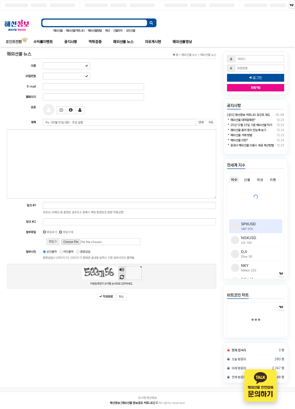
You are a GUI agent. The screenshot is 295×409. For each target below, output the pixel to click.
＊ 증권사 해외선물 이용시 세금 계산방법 (250, 145)
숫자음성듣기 (121, 270)
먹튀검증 (95, 42)
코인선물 (130, 30)
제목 (33, 122)
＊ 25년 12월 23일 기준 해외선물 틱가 (249, 124)
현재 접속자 (239, 350)
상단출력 (51, 251)
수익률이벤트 (43, 42)
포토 (33, 107)
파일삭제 (67, 232)
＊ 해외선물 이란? (237, 140)
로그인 (257, 78)
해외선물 (57, 30)
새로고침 (121, 276)
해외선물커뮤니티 (75, 30)
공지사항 (70, 42)
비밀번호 (31, 76)
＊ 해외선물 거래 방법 (239, 135)
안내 (201, 122)
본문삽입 (85, 251)
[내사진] (79, 110)
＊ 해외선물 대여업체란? (241, 119)
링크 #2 (31, 221)
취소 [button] (121, 296)
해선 (107, 30)
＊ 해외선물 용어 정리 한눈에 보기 (246, 130)
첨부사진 (31, 251)
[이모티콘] (61, 110)
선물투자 (117, 30)
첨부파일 (31, 232)
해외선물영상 (182, 42)
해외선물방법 (95, 30)
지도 (210, 122)
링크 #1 (31, 205)
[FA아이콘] (71, 110)
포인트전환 (14, 42)
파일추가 (51, 232)
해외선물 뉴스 (123, 42)
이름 (33, 65)
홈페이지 (31, 96)
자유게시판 (153, 42)
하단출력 (68, 251)
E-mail (31, 86)
